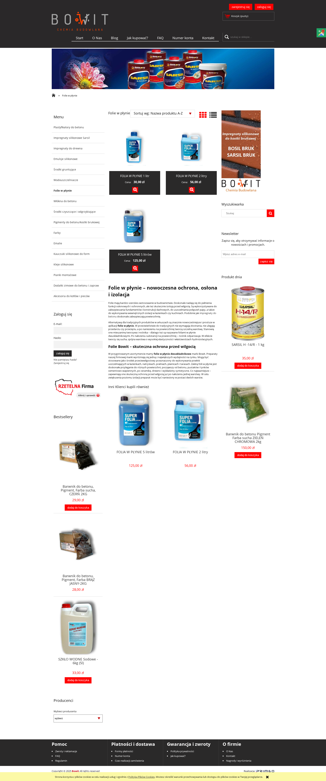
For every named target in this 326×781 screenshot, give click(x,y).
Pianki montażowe (65, 275)
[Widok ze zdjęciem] (203, 115)
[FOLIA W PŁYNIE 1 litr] (134, 147)
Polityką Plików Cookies (141, 777)
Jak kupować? (178, 756)
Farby (57, 233)
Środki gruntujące (65, 169)
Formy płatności (124, 751)
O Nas (229, 751)
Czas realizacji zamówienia (129, 760)
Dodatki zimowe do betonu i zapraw (76, 285)
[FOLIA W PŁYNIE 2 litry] (191, 147)
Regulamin (61, 760)
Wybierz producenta (65, 711)
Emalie (58, 243)
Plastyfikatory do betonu (69, 127)
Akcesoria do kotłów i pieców (72, 296)
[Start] (80, 27)
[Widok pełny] (213, 115)
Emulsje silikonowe (66, 159)
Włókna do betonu (65, 201)
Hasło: (57, 338)
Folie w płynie (63, 190)
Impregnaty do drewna (68, 148)
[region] (163, 69)
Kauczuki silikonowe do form (72, 254)
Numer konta (122, 756)
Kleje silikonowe (64, 264)
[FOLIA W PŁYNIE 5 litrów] (134, 226)
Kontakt (230, 756)
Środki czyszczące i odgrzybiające (75, 211)
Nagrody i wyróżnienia (238, 760)
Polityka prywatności (182, 751)
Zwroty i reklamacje (66, 751)
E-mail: (58, 324)
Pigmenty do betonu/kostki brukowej (77, 222)
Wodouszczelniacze (66, 180)
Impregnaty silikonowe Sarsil (72, 138)
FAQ (57, 756)
